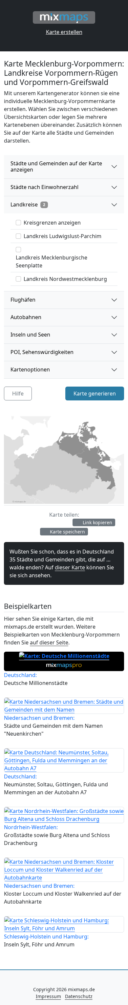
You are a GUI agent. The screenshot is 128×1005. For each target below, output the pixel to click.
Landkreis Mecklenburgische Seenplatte (51, 261)
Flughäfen (23, 299)
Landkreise (28, 204)
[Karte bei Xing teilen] (41, 522)
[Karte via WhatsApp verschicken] (65, 522)
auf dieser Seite (49, 642)
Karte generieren (95, 393)
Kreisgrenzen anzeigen (52, 222)
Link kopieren (96, 522)
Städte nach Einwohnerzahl (44, 187)
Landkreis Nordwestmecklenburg (65, 279)
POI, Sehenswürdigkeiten (42, 352)
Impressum (48, 996)
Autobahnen (26, 317)
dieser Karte (70, 567)
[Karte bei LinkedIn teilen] (54, 522)
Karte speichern (67, 532)
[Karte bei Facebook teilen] (16, 522)
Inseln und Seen (30, 334)
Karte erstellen (64, 32)
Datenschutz (79, 996)
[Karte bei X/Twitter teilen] (29, 522)
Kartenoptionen (30, 369)
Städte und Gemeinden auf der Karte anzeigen (56, 166)
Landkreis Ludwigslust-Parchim (62, 236)
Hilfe (18, 393)
